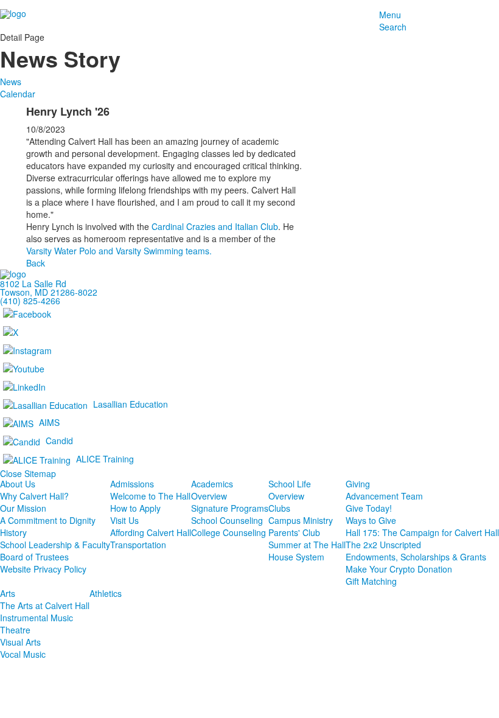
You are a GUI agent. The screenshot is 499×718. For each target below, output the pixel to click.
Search (393, 27)
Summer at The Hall (307, 544)
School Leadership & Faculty (55, 544)
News (10, 81)
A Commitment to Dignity (48, 520)
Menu (390, 15)
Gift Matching (371, 581)
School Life (289, 484)
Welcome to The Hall (150, 496)
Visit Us (124, 520)
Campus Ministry (300, 520)
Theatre (15, 630)
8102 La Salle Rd (33, 283)
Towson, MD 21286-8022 (48, 292)
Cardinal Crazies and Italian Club (215, 226)
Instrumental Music (36, 618)
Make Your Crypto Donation (399, 569)
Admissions (132, 484)
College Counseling (228, 532)
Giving (358, 484)
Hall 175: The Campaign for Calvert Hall (422, 532)
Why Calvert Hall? (34, 496)
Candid (59, 440)
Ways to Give (371, 520)
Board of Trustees (34, 557)
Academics (212, 484)
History (13, 532)
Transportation (138, 544)
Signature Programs (229, 508)
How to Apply (135, 508)
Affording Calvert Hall (150, 532)
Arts (7, 593)
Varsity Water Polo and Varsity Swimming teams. (119, 251)
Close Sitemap (28, 473)
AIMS (49, 422)
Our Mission (23, 508)
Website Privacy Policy (43, 569)
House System (296, 557)
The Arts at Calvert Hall (44, 605)
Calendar (17, 94)
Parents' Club (294, 532)
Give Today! (369, 508)
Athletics (105, 593)
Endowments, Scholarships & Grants (416, 557)
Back (35, 263)
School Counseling (227, 520)
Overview (209, 496)
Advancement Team (384, 496)
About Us (17, 484)
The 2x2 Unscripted (383, 544)
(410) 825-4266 (30, 301)
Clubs (279, 508)
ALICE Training (105, 459)
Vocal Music (23, 654)
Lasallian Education (130, 404)
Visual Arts (20, 642)
